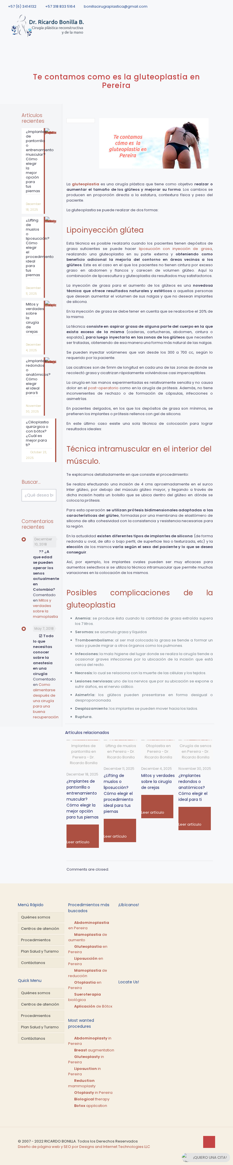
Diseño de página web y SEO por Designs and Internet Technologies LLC (84, 1146)
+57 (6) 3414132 (22, 6)
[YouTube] (219, 6)
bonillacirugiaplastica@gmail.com (115, 6)
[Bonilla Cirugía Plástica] (48, 25)
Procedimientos (36, 940)
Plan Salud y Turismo (40, 951)
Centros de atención (40, 928)
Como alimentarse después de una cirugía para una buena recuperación (46, 701)
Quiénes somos (35, 917)
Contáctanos (33, 962)
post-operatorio (103, 388)
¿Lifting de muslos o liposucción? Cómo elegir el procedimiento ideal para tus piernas (118, 793)
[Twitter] (211, 6)
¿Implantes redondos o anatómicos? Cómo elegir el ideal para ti (192, 787)
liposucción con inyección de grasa (175, 248)
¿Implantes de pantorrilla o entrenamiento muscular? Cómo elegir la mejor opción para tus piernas (82, 799)
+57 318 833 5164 (60, 6)
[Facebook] (203, 6)
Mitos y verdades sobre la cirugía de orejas (158, 781)
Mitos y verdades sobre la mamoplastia (45, 608)
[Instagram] (227, 6)
